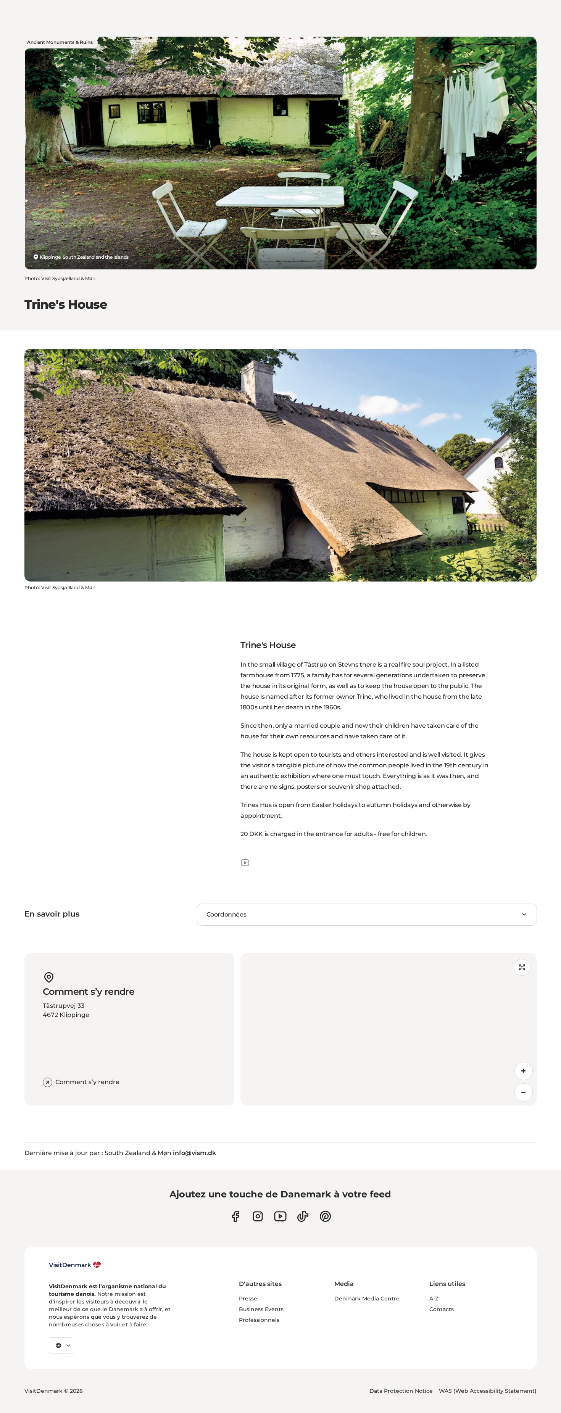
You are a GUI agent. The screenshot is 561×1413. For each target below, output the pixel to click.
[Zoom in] (523, 1071)
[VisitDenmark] (75, 1265)
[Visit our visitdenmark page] (280, 1216)
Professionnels (259, 1319)
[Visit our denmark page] (235, 1216)
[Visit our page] (257, 1216)
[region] (388, 1029)
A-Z (433, 1298)
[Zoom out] (523, 1092)
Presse (248, 1298)
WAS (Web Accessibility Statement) (488, 1390)
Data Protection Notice (401, 1390)
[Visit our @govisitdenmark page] (303, 1216)
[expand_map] (522, 967)
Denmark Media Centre (367, 1298)
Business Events (261, 1309)
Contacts (441, 1309)
